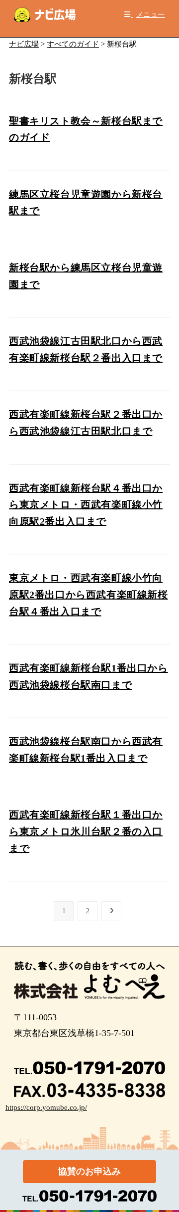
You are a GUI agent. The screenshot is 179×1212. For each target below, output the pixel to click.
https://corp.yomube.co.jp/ (46, 1107)
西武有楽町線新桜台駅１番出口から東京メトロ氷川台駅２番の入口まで (86, 831)
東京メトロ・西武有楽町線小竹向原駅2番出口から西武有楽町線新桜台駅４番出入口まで (88, 594)
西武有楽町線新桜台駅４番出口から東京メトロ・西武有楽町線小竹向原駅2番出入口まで (86, 505)
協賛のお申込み (89, 1171)
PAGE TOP (165, 1167)
